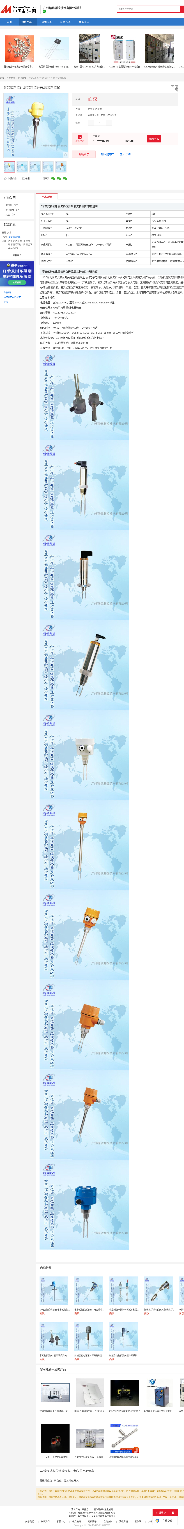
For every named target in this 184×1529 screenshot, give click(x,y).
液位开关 (22, 77)
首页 (2, 77)
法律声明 (123, 1521)
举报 (27, 178)
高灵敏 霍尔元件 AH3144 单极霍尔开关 (57, 66)
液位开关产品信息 (79, 1509)
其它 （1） (11, 214)
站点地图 (76, 1521)
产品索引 (8, 292)
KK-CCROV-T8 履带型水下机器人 (125, 1411)
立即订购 (125, 154)
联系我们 (45, 1521)
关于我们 (29, 1521)
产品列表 (11, 77)
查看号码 (154, 139)
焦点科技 (96, 1525)
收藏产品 (12, 178)
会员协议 (108, 1521)
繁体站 (138, 1521)
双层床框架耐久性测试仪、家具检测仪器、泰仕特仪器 (65, 1411)
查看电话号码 (14, 236)
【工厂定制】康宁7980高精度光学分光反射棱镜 (63, 1457)
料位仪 (58, 1480)
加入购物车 (107, 154)
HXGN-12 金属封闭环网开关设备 (124, 66)
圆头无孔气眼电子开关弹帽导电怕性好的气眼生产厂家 (29, 66)
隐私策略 (92, 1521)
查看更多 (17, 255)
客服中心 (61, 1521)
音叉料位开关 (71, 1480)
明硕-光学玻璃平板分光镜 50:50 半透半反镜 (95, 1411)
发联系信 (83, 154)
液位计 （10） (12, 205)
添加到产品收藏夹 (12, 297)
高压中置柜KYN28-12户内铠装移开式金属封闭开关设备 (100, 66)
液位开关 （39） (14, 210)
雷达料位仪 (46, 1480)
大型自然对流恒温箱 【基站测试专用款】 (94, 1457)
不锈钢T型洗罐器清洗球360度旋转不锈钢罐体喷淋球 (134, 1457)
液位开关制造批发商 (103, 1509)
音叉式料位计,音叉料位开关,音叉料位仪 (97, 1512)
